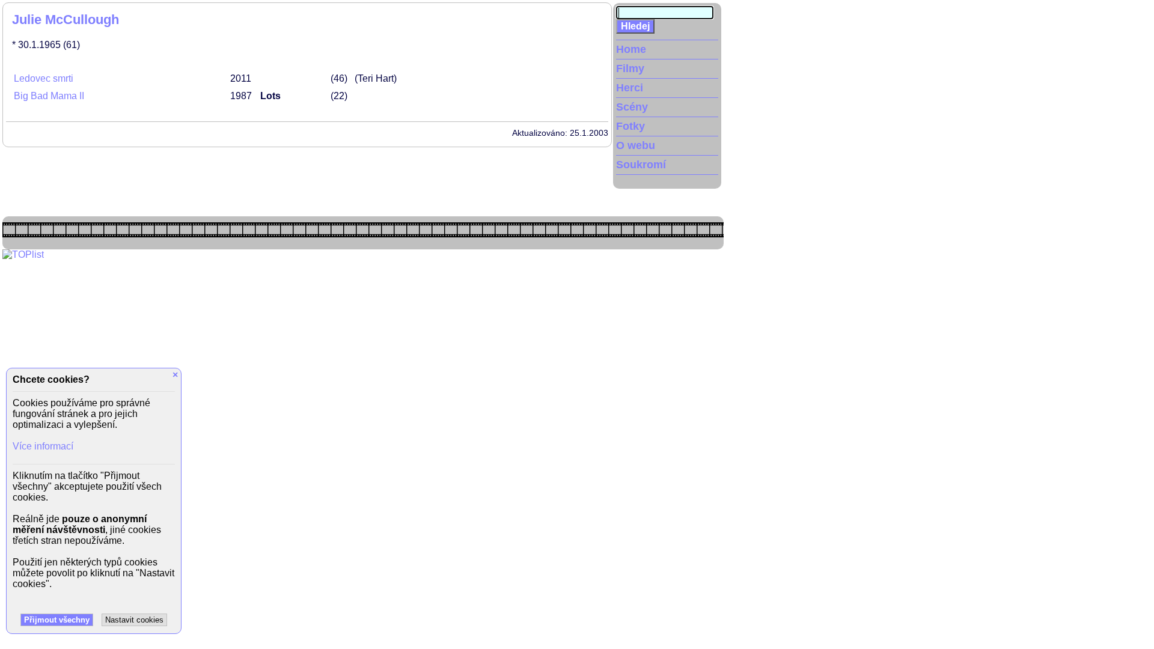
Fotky (630, 126)
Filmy (630, 68)
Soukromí (641, 165)
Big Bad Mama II (49, 96)
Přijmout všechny (57, 619)
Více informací (43, 446)
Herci (629, 88)
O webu (635, 145)
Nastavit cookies (134, 619)
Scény (632, 107)
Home (631, 49)
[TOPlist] (23, 254)
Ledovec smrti (43, 78)
